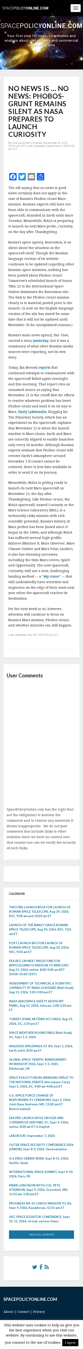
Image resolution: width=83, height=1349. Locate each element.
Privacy (39, 1312)
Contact (23, 1312)
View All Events (41, 1234)
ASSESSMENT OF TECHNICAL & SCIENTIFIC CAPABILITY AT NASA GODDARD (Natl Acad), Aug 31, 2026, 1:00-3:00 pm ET (41, 987)
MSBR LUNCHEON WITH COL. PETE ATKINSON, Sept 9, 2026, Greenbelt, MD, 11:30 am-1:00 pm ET (38, 1189)
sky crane (51, 576)
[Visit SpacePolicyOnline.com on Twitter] (34, 1268)
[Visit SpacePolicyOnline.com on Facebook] (40, 1268)
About (8, 1312)
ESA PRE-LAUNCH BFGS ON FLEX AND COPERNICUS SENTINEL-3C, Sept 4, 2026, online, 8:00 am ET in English (39, 1122)
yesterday (40, 341)
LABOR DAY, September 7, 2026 (32, 1136)
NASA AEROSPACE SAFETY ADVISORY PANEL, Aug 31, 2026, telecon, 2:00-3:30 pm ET (40, 1005)
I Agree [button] (70, 1342)
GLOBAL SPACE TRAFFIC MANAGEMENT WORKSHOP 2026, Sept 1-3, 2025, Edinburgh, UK (38, 1064)
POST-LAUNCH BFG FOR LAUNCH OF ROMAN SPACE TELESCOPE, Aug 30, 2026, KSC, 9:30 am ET (39, 947)
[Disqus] (41, 743)
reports (45, 367)
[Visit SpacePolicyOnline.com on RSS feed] (46, 1268)
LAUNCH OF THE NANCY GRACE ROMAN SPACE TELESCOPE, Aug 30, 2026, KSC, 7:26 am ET (40, 929)
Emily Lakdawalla (32, 412)
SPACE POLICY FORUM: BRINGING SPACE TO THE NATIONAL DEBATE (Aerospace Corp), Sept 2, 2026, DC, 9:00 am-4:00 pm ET (41, 1082)
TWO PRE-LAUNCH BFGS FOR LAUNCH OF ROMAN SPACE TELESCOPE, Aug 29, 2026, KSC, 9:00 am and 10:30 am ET (40, 911)
